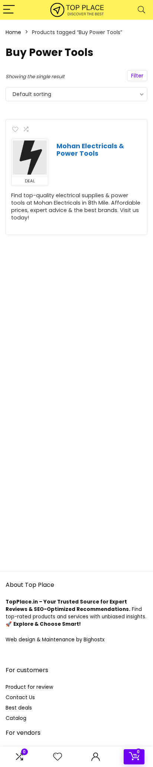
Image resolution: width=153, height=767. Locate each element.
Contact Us (20, 697)
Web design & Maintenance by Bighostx (55, 639)
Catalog (16, 718)
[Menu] (9, 10)
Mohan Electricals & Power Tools (90, 150)
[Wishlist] (57, 756)
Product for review (29, 687)
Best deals (19, 707)
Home (13, 32)
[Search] (141, 10)
